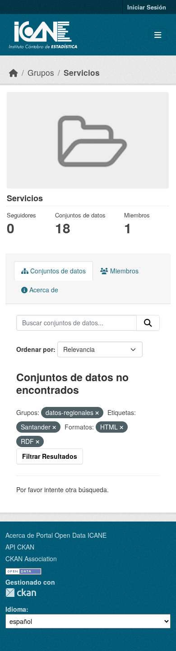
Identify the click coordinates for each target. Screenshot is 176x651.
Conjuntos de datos (57, 270)
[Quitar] (97, 412)
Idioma (15, 609)
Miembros (123, 270)
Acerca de (43, 289)
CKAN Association (31, 558)
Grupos (41, 72)
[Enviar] (148, 323)
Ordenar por (34, 349)
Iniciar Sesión (146, 7)
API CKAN (19, 546)
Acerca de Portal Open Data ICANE (56, 535)
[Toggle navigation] (157, 35)
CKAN (20, 592)
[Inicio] (13, 72)
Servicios (82, 72)
